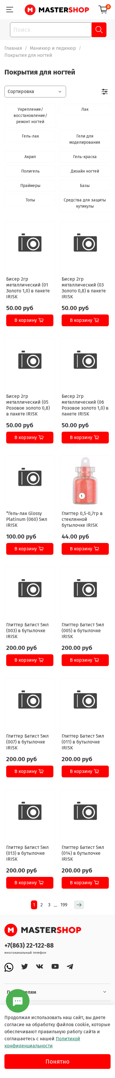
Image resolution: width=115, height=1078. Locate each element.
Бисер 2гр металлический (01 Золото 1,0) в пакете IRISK (28, 287)
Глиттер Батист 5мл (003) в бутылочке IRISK (27, 630)
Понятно (57, 1061)
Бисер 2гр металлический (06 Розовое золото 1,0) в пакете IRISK (85, 405)
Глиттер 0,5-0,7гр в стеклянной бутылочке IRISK (82, 519)
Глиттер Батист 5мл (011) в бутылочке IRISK (83, 742)
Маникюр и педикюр (53, 48)
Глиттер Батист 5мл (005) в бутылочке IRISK (83, 630)
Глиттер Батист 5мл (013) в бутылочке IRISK (27, 853)
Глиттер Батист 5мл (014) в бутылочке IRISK (83, 853)
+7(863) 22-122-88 (29, 945)
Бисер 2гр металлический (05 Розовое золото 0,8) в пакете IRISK (28, 405)
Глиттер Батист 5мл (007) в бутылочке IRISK (27, 742)
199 (63, 905)
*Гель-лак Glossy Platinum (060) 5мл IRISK (26, 519)
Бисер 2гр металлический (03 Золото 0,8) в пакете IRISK (84, 287)
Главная (13, 48)
